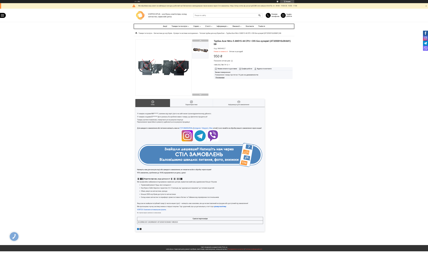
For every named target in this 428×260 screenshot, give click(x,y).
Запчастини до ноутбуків (163, 33)
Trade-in (261, 26)
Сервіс (196, 26)
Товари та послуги (179, 26)
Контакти (250, 26)
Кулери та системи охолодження (186, 33)
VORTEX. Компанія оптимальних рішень (151, 209)
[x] (140, 229)
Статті (208, 26)
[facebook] (138, 229)
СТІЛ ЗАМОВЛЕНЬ (186, 128)
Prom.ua (224, 247)
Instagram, (197, 128)
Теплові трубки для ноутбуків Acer (212, 33)
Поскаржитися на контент (236, 249)
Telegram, (205, 128)
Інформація (221, 26)
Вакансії (236, 26)
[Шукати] (259, 15)
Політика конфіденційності (253, 249)
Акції (165, 26)
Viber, (211, 128)
